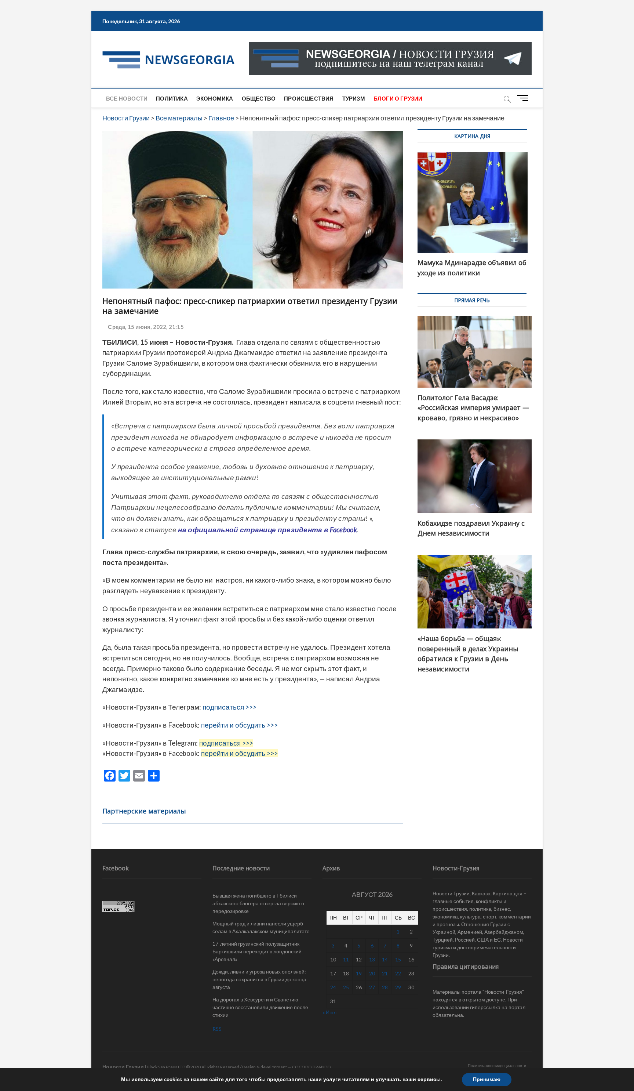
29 (398, 987)
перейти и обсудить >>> (239, 725)
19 (359, 973)
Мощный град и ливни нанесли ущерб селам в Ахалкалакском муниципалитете (261, 927)
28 (385, 987)
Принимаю (486, 1079)
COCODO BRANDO (311, 1067)
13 (372, 959)
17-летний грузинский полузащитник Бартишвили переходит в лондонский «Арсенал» (257, 951)
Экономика (214, 98)
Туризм (353, 98)
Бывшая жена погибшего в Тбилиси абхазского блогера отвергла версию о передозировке (258, 903)
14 (385, 959)
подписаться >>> (229, 707)
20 (372, 973)
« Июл (329, 1012)
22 (398, 973)
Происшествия (309, 98)
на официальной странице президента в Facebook (267, 530)
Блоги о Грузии (398, 98)
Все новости (126, 98)
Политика (172, 98)
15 (398, 959)
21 (385, 973)
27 (372, 987)
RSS (217, 1029)
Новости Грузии (123, 1066)
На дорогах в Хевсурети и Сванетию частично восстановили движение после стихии (260, 1007)
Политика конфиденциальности (497, 1065)
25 (346, 987)
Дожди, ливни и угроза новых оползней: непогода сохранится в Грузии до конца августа (259, 979)
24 (333, 987)
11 (346, 959)
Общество (259, 98)
